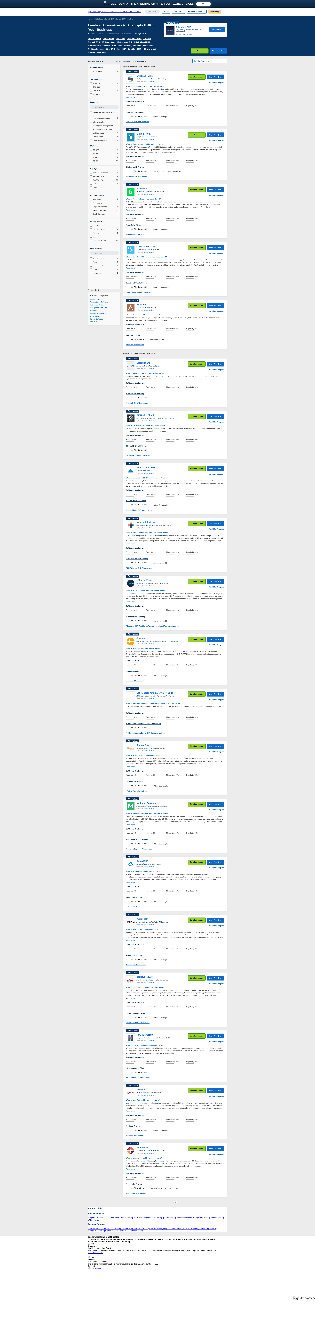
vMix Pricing (93, 1220)
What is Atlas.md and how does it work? (143, 315)
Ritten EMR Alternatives (136, 907)
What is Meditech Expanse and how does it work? (147, 813)
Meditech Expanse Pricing (137, 839)
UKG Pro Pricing (154, 1218)
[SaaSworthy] (114, 12)
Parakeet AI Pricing (184, 1218)
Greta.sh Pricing (95, 1229)
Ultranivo (120, 1289)
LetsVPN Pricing (140, 1218)
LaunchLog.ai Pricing (208, 1229)
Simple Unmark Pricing (173, 1229)
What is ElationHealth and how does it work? (145, 144)
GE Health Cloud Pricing (136, 446)
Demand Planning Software (161, 1280)
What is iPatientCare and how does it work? (144, 755)
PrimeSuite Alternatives (135, 234)
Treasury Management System (163, 1297)
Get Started (203, 4)
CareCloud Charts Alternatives (138, 292)
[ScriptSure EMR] (130, 980)
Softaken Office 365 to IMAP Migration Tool (134, 1300)
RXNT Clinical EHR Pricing (137, 559)
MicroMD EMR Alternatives (137, 403)
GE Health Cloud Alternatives (138, 455)
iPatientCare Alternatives (136, 791)
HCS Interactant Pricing (136, 1068)
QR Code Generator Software (162, 1286)
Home (90, 19)
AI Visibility (214, 12)
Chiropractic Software (98, 308)
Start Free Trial (218, 51)
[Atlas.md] (130, 307)
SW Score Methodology (97, 1293)
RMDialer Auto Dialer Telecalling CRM (131, 1291)
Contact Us (92, 1297)
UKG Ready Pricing (110, 1218)
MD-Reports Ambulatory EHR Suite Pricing (143, 724)
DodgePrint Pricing (96, 1231)
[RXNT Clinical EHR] (130, 525)
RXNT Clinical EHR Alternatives (139, 568)
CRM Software (96, 316)
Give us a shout (95, 1253)
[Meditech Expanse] (130, 806)
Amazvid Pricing (156, 1229)
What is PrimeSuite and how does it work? (143, 199)
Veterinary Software (97, 305)
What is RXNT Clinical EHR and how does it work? (147, 533)
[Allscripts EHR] (170, 30)
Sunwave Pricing (133, 671)
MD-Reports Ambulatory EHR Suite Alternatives (145, 733)
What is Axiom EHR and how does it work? (144, 929)
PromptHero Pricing (201, 1218)
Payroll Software (96, 319)
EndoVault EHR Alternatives (137, 122)
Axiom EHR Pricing (134, 955)
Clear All (118, 61)
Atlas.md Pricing (133, 335)
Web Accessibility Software (161, 1293)
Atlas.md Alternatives (135, 345)
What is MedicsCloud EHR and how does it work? (147, 478)
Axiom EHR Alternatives (136, 965)
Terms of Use (111, 1282)
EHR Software (98, 19)
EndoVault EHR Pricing (135, 112)
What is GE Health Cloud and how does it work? (146, 426)
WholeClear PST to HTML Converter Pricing (124, 1231)
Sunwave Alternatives (135, 681)
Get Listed (93, 1266)
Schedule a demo (199, 51)
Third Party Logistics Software (162, 1282)
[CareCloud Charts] (130, 249)
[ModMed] (130, 1092)
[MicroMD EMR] (130, 366)
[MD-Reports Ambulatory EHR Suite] (130, 696)
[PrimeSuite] (130, 191)
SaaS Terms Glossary (96, 1295)
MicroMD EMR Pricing (135, 394)
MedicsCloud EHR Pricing (137, 501)
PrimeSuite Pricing (133, 225)
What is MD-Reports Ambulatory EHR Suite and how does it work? (153, 703)
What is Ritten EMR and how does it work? (144, 871)
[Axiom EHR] (130, 922)
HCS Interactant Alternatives (138, 1077)
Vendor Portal (93, 1286)
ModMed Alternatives (135, 1135)
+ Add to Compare (216, 82)
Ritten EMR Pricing (134, 897)
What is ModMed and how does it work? (143, 1100)
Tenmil (119, 1282)
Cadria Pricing (127, 1229)
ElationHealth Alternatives (137, 176)
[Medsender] (130, 1150)
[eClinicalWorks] (130, 583)
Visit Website (217, 30)
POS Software (95, 322)
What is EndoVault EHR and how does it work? (145, 86)
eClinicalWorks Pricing (135, 617)
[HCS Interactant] (130, 1038)
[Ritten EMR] (130, 864)
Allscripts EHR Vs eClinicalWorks (140, 626)
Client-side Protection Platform (162, 1289)
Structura (120, 1284)
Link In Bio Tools (157, 1291)
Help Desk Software (98, 313)
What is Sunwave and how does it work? (143, 648)
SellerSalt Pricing (141, 1229)
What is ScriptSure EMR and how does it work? (145, 987)
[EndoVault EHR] (130, 79)
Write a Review (188, 34)
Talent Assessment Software (162, 1295)
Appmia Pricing (126, 1218)
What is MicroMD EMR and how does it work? (145, 373)
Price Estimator (94, 1284)
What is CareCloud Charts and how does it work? (146, 257)
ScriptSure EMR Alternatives (138, 1023)
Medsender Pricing (134, 1184)
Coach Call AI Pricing (111, 1229)
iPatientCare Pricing (134, 781)
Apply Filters (93, 290)
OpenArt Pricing (169, 1218)
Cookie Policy (111, 1284)
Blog (90, 1291)
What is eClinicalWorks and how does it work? (145, 591)
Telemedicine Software (99, 302)
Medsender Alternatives (136, 1193)
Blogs (166, 12)
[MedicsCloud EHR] (130, 470)
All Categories (93, 1282)
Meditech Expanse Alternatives (139, 849)
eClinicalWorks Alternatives (167, 626)
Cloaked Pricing (217, 1218)
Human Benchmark (124, 1293)
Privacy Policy (111, 1280)
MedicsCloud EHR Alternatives (139, 510)
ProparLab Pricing (191, 1229)
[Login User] (224, 12)
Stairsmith (121, 1280)
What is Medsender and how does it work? (144, 1158)
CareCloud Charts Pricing (136, 283)
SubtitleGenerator (124, 1295)
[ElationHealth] (130, 137)
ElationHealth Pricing (135, 167)
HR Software (95, 310)
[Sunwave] (130, 641)
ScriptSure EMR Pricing (135, 1013)
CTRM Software (157, 1284)
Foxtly (119, 1297)
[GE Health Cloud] (130, 418)
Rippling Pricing (95, 1218)
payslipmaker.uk (123, 1286)
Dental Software (96, 299)
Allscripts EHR (109, 19)
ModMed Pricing (133, 1126)
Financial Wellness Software (162, 1300)
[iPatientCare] (130, 748)
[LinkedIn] (215, 1282)
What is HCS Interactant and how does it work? (146, 1045)
